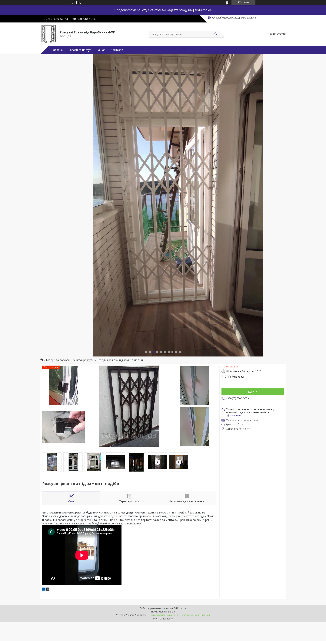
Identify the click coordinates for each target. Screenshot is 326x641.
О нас (101, 50)
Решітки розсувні (83, 360)
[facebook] (43, 589)
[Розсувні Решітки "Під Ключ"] (48, 33)
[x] (47, 589)
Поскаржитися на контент (163, 615)
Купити (252, 391)
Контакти (117, 50)
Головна (57, 50)
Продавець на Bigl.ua (163, 611)
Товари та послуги (80, 50)
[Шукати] (216, 34)
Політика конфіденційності (196, 615)
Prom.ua (181, 608)
